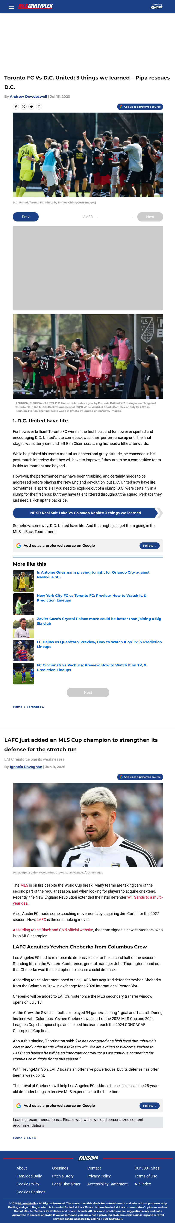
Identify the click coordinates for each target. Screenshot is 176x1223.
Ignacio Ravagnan (26, 767)
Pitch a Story (63, 1176)
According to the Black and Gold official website (53, 930)
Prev (26, 217)
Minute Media (27, 1203)
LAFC (42, 919)
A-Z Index (143, 1184)
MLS (24, 885)
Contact (94, 1168)
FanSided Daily (29, 1176)
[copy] (39, 107)
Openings (60, 1168)
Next (150, 217)
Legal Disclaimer (66, 1184)
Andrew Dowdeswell (28, 97)
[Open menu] (11, 6)
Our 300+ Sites (147, 1168)
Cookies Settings (31, 1192)
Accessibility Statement (107, 1184)
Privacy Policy (99, 1176)
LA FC (31, 1138)
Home (17, 707)
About (22, 1168)
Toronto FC (35, 707)
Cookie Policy (28, 1184)
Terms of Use (146, 1176)
